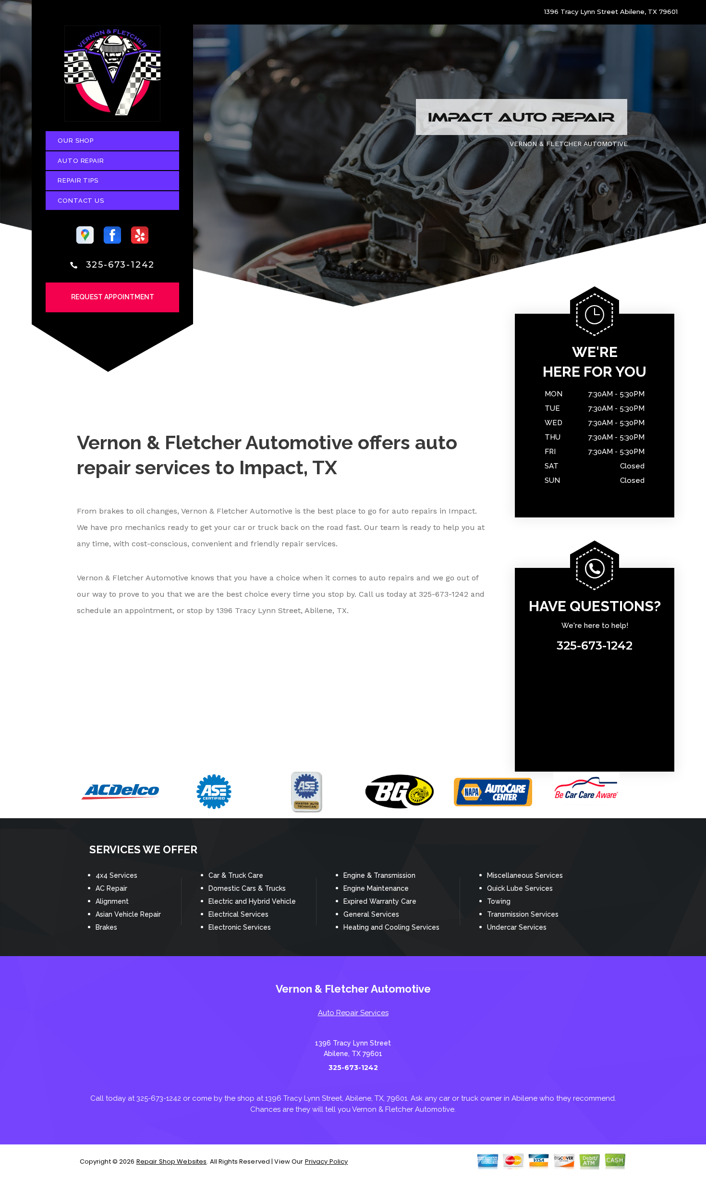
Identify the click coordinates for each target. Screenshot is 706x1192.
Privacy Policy (326, 1161)
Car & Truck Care (235, 875)
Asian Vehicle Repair (128, 914)
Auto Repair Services (353, 1012)
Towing (499, 901)
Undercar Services (517, 927)
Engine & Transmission (379, 875)
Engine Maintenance (376, 888)
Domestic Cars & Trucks (247, 888)
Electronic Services (239, 927)
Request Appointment (112, 297)
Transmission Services (523, 914)
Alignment (112, 901)
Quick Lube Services (520, 888)
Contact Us (81, 200)
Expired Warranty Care (379, 901)
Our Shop (76, 140)
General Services (371, 914)
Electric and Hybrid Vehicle (252, 901)
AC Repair (111, 888)
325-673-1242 (120, 264)
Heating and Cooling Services (391, 927)
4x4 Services (116, 875)
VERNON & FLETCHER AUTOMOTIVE (569, 143)
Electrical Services (238, 914)
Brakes (106, 927)
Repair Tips (78, 180)
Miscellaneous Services (525, 875)
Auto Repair (81, 160)
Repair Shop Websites (171, 1161)
